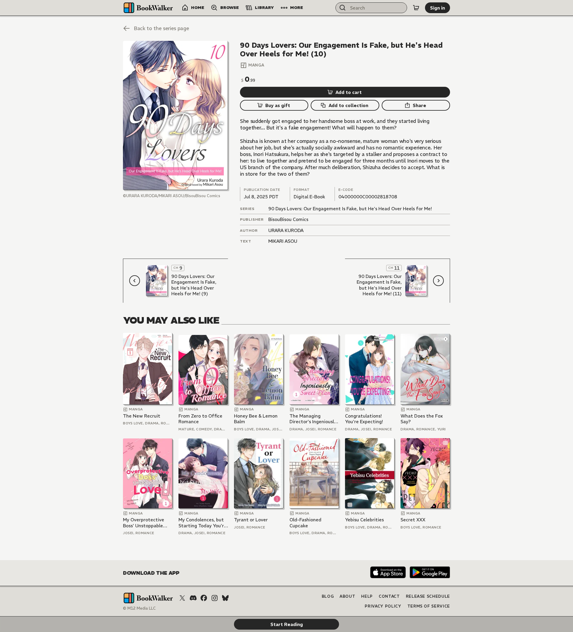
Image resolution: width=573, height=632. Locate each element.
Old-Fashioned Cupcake (305, 523)
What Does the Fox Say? (422, 419)
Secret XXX (413, 520)
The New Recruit (141, 416)
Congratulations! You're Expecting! (364, 419)
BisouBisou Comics (288, 219)
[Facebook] (203, 598)
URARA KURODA (286, 230)
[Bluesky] (225, 598)
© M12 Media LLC (139, 608)
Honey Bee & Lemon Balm (256, 419)
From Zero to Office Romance (200, 419)
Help (367, 596)
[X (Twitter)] (182, 598)
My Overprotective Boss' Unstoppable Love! (143, 523)
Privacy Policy (383, 606)
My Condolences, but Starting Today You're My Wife (202, 523)
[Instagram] (214, 598)
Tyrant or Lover (251, 520)
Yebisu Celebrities (364, 520)
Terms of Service (428, 606)
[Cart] (416, 7)
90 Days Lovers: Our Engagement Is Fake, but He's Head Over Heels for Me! (350, 208)
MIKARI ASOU (282, 241)
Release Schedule (428, 596)
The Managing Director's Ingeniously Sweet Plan (312, 419)
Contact (389, 596)
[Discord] (193, 598)
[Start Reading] (175, 115)
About (347, 596)
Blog (328, 596)
